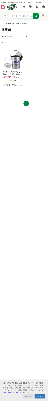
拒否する (28, 396)
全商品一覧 (10, 23)
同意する (39, 396)
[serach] (36, 16)
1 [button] (26, 103)
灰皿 (17, 23)
